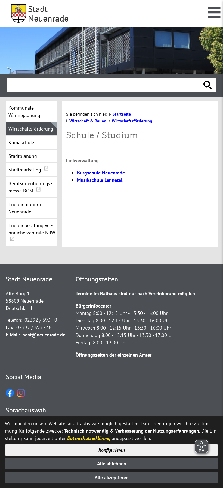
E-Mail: (13, 335)
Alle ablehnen (111, 463)
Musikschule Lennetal (99, 180)
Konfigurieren (111, 450)
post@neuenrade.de (43, 335)
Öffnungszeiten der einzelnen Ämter (113, 355)
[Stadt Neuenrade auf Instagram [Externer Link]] (21, 395)
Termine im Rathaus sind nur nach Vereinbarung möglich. (136, 293)
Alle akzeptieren (112, 477)
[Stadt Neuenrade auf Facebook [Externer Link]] (10, 395)
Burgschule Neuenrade (101, 173)
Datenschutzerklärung (88, 438)
